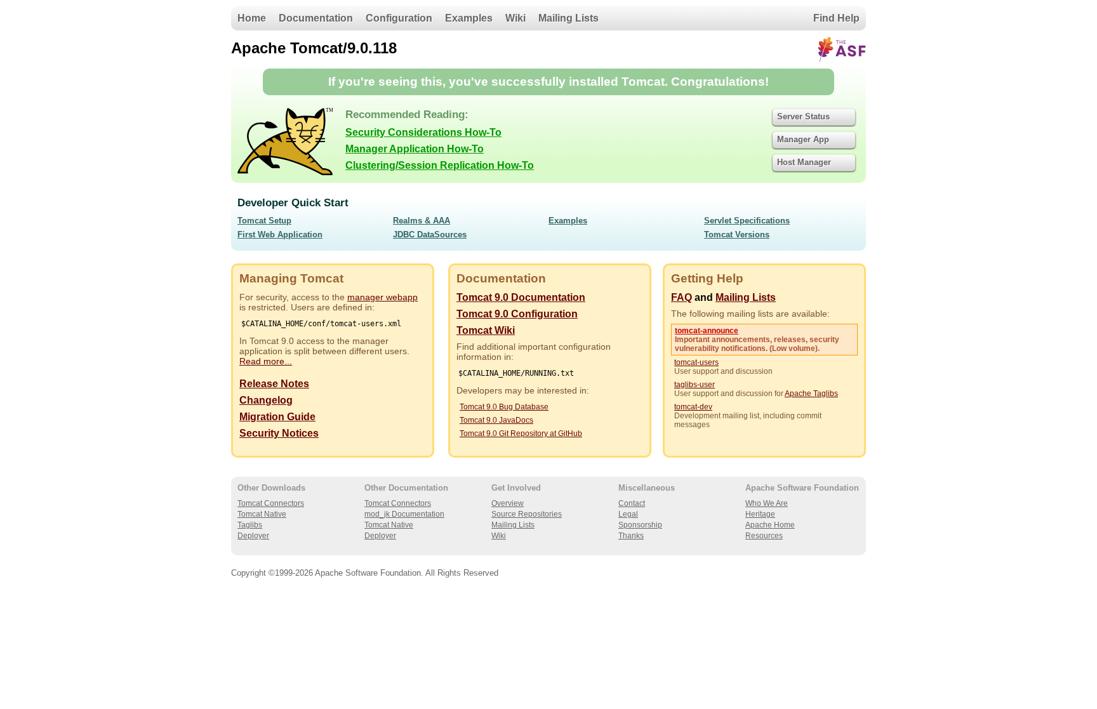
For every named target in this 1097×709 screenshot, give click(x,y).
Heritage (760, 514)
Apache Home (770, 524)
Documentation (316, 18)
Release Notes (274, 383)
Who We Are (766, 503)
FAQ (681, 297)
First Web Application (279, 234)
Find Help (836, 18)
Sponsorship (640, 524)
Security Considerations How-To (423, 132)
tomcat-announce (706, 330)
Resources (764, 535)
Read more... (265, 361)
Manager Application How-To (414, 148)
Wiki (515, 18)
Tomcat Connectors (270, 503)
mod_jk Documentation (404, 514)
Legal (628, 514)
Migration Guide (277, 416)
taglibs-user (694, 384)
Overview (507, 503)
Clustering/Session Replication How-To (439, 165)
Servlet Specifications (747, 220)
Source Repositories (526, 514)
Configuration (399, 18)
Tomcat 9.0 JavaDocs (496, 420)
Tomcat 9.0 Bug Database (504, 406)
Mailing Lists (568, 18)
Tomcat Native (261, 514)
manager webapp (382, 297)
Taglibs (249, 524)
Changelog (266, 400)
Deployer (253, 535)
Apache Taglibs (811, 393)
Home (251, 18)
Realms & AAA (421, 220)
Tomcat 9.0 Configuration (517, 313)
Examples (469, 18)
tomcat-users (696, 362)
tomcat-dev (693, 406)
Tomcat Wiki (485, 330)
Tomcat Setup (264, 220)
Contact (631, 503)
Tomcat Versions (736, 234)
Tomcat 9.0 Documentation (520, 297)
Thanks (631, 535)
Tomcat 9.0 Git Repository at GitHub (521, 433)
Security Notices (279, 433)
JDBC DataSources (430, 234)
